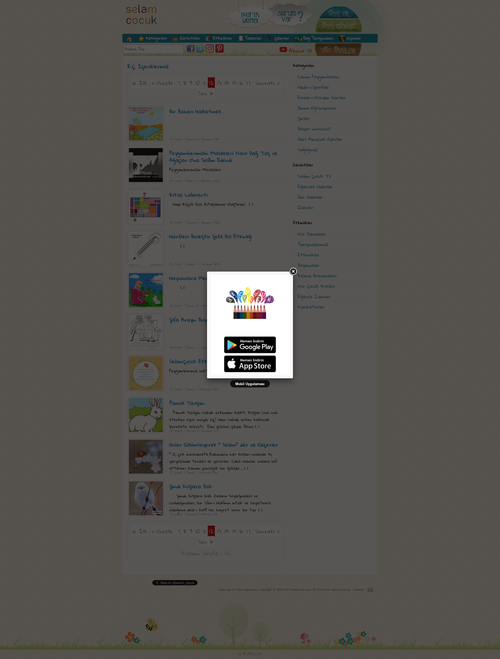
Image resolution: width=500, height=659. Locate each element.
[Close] (293, 271)
